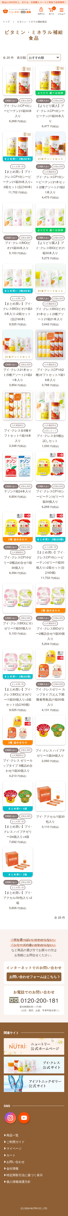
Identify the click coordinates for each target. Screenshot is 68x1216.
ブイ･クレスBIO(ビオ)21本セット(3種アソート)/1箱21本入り (50, 314)
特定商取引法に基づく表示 (24, 1175)
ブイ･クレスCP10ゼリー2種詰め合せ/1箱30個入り (18, 562)
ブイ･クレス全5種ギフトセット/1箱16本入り (17, 435)
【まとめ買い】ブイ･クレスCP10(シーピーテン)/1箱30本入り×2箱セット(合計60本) (17, 179)
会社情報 (12, 1168)
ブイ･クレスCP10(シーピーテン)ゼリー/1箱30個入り (50, 496)
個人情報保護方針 (18, 1181)
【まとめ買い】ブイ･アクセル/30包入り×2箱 (17, 897)
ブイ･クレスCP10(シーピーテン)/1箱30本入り (18, 110)
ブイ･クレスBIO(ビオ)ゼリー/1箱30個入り (17, 625)
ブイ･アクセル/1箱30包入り (50, 819)
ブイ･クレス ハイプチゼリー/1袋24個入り (50, 753)
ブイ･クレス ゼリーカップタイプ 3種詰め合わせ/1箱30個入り (17, 765)
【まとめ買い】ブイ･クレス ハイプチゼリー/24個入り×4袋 (17, 831)
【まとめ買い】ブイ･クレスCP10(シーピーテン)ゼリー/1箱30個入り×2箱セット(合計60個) (50, 562)
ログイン (41, 13)
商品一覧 (12, 1135)
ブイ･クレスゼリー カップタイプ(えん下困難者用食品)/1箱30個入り (50, 697)
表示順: (22, 57)
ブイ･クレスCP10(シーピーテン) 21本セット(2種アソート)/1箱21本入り (50, 184)
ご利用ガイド (15, 1142)
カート (51, 13)
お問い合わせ (15, 1162)
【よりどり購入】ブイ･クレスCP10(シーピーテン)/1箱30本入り (50, 113)
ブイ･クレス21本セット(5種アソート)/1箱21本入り (17, 374)
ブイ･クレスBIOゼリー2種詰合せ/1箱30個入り (50, 633)
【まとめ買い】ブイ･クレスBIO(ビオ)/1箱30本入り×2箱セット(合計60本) (17, 311)
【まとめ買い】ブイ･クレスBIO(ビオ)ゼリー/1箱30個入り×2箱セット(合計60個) (17, 697)
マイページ (14, 1148)
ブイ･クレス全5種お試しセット (50, 438)
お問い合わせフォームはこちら (33, 976)
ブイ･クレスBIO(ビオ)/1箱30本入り (18, 245)
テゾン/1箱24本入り (17, 491)
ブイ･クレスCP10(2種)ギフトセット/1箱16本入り (50, 374)
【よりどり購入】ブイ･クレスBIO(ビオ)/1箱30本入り (50, 248)
